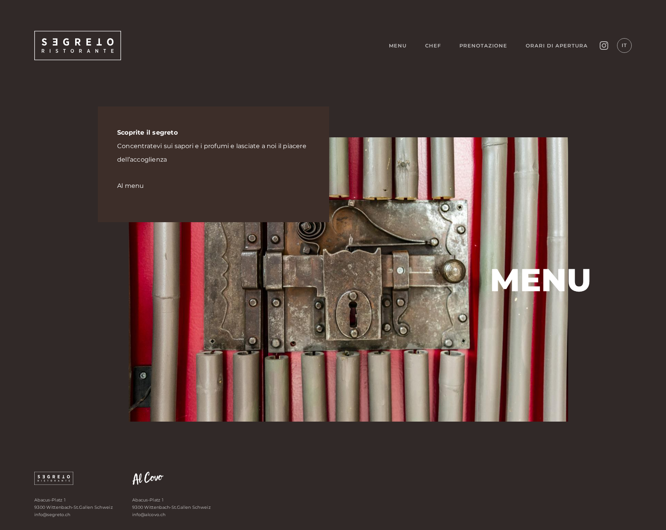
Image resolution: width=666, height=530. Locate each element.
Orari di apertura (557, 45)
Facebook (604, 45)
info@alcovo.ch (148, 514)
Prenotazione (483, 45)
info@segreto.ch (52, 514)
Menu (398, 45)
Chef (433, 45)
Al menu (130, 185)
